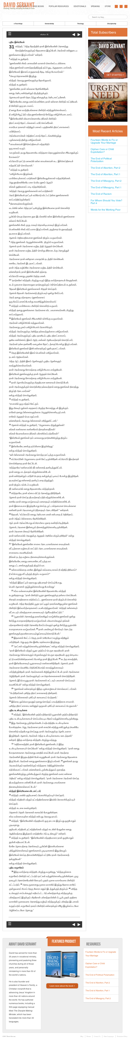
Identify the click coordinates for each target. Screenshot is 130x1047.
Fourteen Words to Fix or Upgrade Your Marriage (104, 141)
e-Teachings (18, 23)
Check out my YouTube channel (125, 6)
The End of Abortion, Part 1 (105, 174)
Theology (80, 23)
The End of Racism (101, 193)
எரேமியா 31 (44, 34)
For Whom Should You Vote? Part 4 (106, 202)
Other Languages (109, 1036)
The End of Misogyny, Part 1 (106, 187)
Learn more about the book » (62, 986)
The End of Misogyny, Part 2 (106, 180)
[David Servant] (19, 6)
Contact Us (97, 1036)
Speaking (95, 6)
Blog (81, 1036)
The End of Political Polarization (101, 160)
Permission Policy (122, 1036)
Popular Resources (59, 6)
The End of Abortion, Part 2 (105, 167)
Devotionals (80, 6)
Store (108, 6)
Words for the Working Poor (105, 209)
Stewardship (49, 23)
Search (90, 17)
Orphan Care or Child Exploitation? (102, 150)
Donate (89, 1036)
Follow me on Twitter (116, 6)
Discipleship (111, 23)
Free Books (38, 6)
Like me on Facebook (121, 6)
